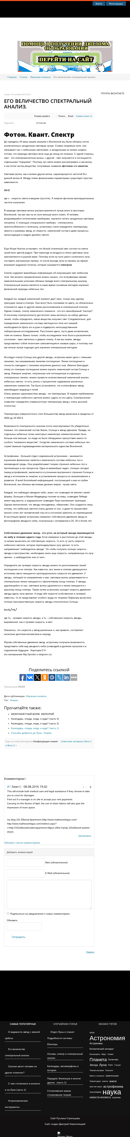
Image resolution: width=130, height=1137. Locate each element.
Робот (110, 1065)
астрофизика (113, 1086)
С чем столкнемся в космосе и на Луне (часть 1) (22, 1086)
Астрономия (107, 1038)
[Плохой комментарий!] (87, 787)
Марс (104, 1054)
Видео (113, 23)
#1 (9, 787)
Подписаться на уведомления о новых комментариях (40, 913)
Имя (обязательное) (56, 862)
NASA (92, 1033)
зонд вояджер (95, 1092)
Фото (98, 23)
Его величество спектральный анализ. (17, 1052)
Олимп (110, 1054)
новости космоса (100, 1097)
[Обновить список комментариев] (26, 778)
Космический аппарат (102, 1048)
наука (15, 700)
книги (113, 1081)
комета (105, 1081)
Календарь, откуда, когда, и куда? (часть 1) (35, 728)
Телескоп (109, 1070)
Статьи (60, 23)
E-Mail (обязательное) (57, 873)
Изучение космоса (40, 77)
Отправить (18, 937)
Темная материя (97, 1070)
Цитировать (84, 835)
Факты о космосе (97, 1076)
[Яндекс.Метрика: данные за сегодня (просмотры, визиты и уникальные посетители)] (65, 1134)
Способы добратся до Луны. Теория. (31, 733)
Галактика (113, 1059)
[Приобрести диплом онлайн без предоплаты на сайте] (65, 45)
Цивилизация (112, 1076)
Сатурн (117, 1065)
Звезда (94, 1065)
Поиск (41, 35)
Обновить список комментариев (22, 842)
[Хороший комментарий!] (84, 787)
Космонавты (95, 1054)
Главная (42, 23)
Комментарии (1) (84, 116)
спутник (116, 1097)
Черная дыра (95, 1081)
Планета (98, 1059)
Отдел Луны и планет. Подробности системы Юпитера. (61, 1038)
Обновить (12, 920)
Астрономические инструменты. (16, 1103)
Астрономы (96, 1043)
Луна (103, 1065)
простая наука (96, 1087)
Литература (79, 23)
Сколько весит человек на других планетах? (21, 1069)
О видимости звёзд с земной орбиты (22, 1035)
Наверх (90, 952)
